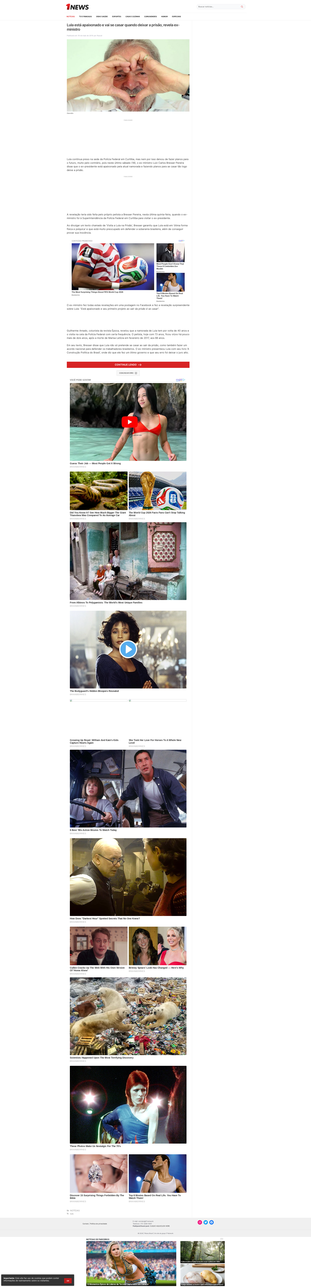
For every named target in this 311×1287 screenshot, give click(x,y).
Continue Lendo (126, 364)
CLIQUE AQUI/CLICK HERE (160, 1226)
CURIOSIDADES (150, 16)
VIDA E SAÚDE (102, 16)
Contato (86, 1224)
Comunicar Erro (126, 373)
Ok (68, 1281)
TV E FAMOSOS (85, 16)
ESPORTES (116, 16)
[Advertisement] (128, 138)
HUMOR (164, 16)
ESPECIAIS (176, 16)
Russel (99, 36)
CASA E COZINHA (132, 16)
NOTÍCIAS (71, 16)
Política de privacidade (98, 1224)
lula (71, 1214)
